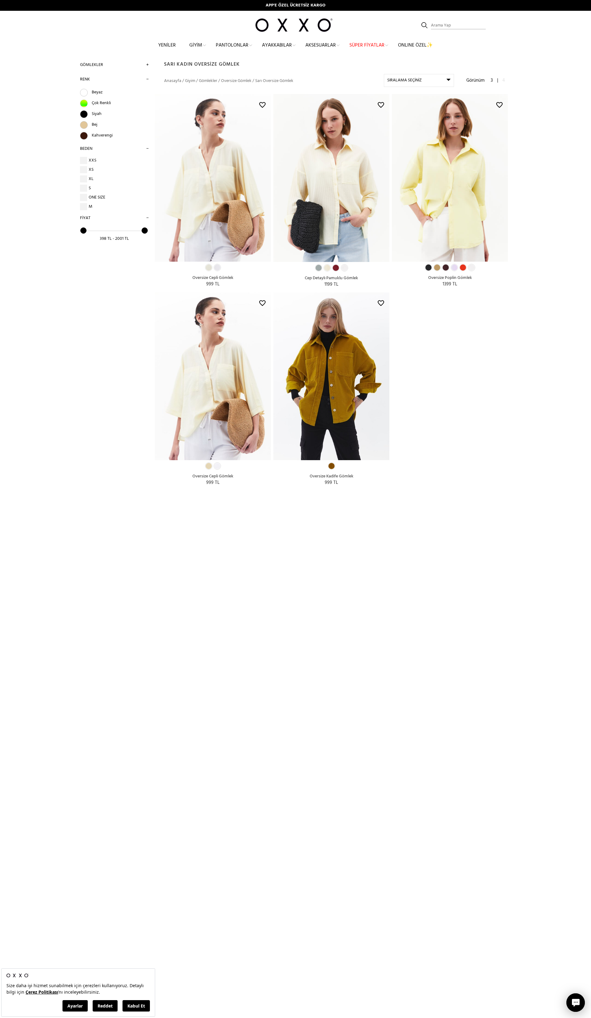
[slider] (83, 230)
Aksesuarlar (320, 45)
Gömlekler (91, 64)
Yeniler (167, 45)
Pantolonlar (232, 45)
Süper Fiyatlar (366, 45)
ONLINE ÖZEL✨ (415, 45)
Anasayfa (172, 80)
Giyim (195, 45)
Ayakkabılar (277, 45)
